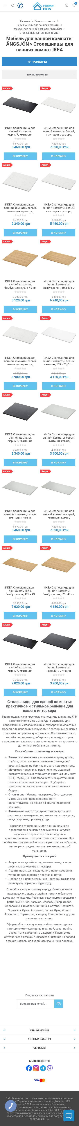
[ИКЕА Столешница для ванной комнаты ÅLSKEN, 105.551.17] (20, 258)
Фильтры (40, 61)
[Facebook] (29, 1068)
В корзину (20, 156)
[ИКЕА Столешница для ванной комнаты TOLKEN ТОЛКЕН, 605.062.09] (20, 105)
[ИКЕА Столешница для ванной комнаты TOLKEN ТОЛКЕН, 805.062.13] (20, 641)
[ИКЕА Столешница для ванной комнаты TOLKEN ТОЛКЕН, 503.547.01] (20, 334)
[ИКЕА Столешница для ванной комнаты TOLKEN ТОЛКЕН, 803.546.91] (58, 105)
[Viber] (50, 1068)
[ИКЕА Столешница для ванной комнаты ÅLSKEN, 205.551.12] (58, 258)
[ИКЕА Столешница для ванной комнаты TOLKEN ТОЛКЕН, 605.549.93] (20, 488)
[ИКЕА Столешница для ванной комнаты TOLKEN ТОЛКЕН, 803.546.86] (58, 181)
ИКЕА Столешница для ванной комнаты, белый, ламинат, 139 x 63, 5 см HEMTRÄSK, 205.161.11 (58, 362)
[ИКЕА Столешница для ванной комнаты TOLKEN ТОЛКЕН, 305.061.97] (58, 641)
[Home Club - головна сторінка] (43, 5)
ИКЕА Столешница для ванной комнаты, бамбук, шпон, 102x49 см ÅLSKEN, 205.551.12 (59, 286)
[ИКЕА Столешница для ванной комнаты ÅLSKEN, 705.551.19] (58, 564)
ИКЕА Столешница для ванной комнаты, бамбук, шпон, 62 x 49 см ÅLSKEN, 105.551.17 (20, 286)
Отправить (58, 1003)
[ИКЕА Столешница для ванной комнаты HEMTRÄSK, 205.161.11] (58, 334)
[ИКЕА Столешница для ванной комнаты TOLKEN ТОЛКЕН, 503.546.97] (20, 181)
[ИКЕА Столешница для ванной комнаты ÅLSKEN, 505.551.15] (20, 564)
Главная (25, 21)
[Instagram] (36, 1068)
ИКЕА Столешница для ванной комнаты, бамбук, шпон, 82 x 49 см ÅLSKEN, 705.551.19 (59, 592)
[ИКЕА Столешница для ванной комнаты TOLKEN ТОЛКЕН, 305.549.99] (58, 411)
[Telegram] (43, 1068)
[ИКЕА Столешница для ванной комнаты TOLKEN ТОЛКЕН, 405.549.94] (58, 488)
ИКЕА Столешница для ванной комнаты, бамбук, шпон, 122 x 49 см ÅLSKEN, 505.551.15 (20, 592)
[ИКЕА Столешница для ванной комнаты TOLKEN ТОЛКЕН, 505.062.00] (20, 411)
